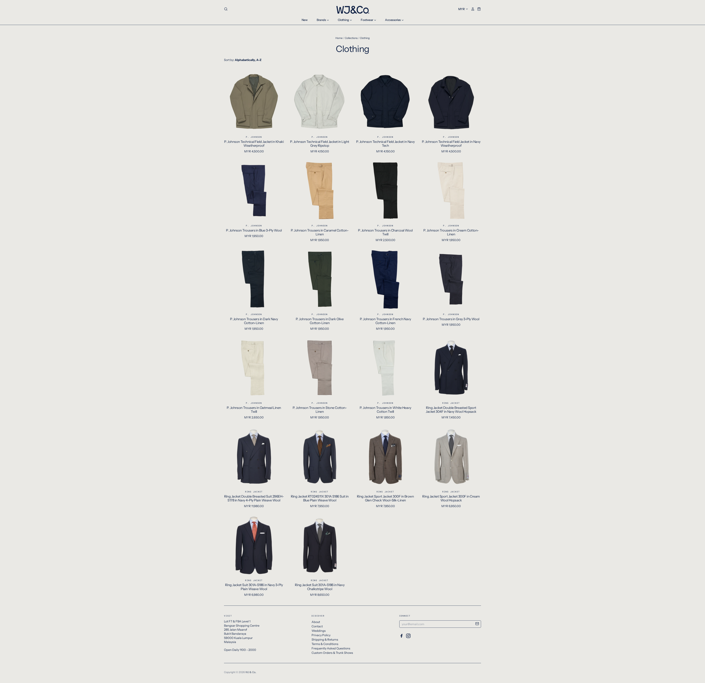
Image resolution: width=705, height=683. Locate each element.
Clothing (344, 20)
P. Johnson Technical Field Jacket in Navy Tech (385, 144)
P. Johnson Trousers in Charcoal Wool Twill (385, 232)
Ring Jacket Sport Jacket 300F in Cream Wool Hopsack (451, 498)
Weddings (319, 631)
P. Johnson (254, 136)
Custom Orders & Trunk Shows (332, 653)
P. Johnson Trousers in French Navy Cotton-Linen (385, 321)
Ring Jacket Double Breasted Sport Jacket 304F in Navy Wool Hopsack (451, 410)
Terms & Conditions (325, 644)
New (305, 19)
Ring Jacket (451, 403)
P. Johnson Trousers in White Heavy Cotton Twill (385, 410)
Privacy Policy (321, 635)
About (316, 622)
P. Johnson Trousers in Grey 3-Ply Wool (451, 319)
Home (339, 38)
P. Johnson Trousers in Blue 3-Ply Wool (254, 230)
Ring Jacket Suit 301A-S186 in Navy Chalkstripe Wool (320, 587)
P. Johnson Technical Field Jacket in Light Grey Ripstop (319, 144)
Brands (321, 20)
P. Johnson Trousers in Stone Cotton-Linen (320, 410)
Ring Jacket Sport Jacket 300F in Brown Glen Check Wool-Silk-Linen (385, 498)
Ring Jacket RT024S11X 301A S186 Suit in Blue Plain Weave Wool (320, 498)
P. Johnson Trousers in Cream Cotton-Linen (451, 232)
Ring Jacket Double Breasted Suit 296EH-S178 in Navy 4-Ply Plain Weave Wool (254, 498)
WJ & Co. (250, 672)
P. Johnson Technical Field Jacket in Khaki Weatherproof (254, 144)
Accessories (393, 20)
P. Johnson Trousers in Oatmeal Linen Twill (254, 410)
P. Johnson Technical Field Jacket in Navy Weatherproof (451, 144)
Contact (317, 626)
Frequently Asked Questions (331, 648)
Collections (351, 38)
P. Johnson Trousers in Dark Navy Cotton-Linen (254, 321)
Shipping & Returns (325, 639)
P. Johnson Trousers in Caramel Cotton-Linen (319, 232)
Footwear (367, 20)
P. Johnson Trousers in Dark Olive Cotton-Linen (320, 321)
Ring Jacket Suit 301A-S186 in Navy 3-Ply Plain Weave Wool (254, 587)
